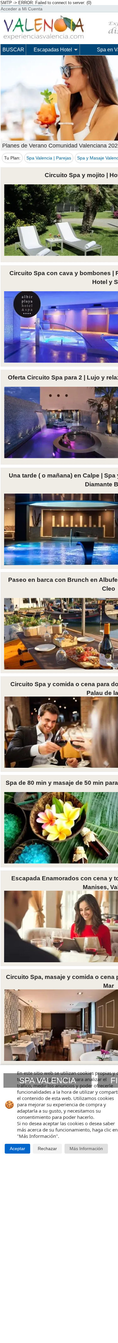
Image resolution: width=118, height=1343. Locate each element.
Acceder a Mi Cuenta (21, 8)
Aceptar (17, 1148)
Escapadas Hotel (53, 49)
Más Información (86, 1148)
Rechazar (47, 1148)
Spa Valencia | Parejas (48, 157)
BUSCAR (13, 49)
